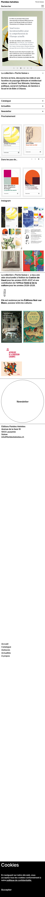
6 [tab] (31, 69)
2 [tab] (17, 69)
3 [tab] (21, 69)
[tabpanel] (22, 37)
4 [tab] (24, 69)
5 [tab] (28, 69)
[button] (6, 6)
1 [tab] (14, 69)
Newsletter (22, 402)
